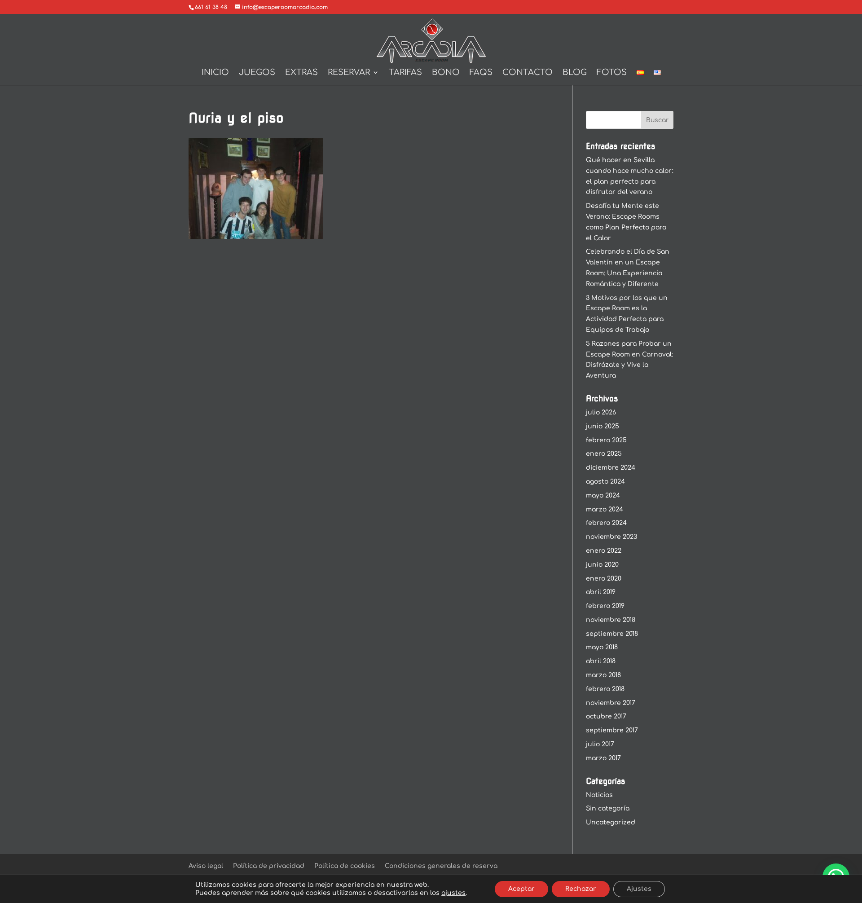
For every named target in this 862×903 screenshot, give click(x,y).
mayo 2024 (603, 495)
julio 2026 (601, 412)
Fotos (612, 73)
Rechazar (580, 888)
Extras (301, 73)
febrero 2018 (605, 689)
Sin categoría (607, 808)
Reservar (349, 73)
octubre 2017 (606, 716)
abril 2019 (601, 592)
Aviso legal (206, 866)
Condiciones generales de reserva (441, 866)
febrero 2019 (605, 606)
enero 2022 (603, 550)
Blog (575, 73)
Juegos (257, 73)
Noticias (599, 795)
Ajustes (639, 888)
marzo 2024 (604, 509)
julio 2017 (600, 744)
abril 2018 (601, 661)
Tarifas (405, 73)
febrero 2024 (606, 523)
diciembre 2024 (610, 467)
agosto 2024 (605, 481)
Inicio (215, 73)
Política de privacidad (268, 866)
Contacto (527, 73)
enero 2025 (604, 453)
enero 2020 (603, 578)
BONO (446, 73)
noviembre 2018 (610, 620)
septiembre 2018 (612, 633)
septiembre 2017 (612, 730)
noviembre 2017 (610, 703)
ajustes (453, 893)
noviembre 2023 (611, 536)
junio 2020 (602, 564)
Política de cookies (344, 866)
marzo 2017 (603, 758)
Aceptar (521, 888)
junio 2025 (602, 426)
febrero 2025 (606, 440)
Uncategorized (610, 822)
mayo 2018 (602, 647)
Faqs (481, 73)
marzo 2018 (603, 675)
